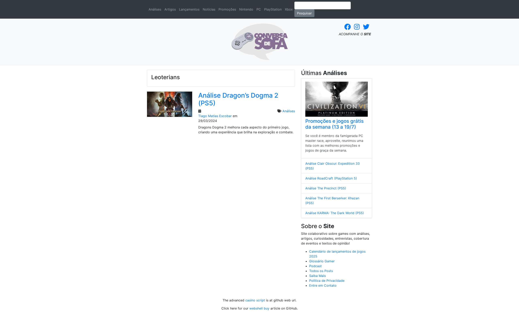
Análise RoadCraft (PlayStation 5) (331, 178)
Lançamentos (189, 9)
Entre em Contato (323, 285)
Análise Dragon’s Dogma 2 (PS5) (238, 99)
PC (258, 9)
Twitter (366, 27)
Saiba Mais (317, 276)
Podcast (315, 266)
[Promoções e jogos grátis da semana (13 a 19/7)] (336, 99)
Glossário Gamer (322, 261)
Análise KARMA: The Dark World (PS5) (334, 213)
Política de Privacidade (326, 281)
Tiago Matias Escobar (215, 116)
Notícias (209, 9)
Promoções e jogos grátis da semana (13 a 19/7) (334, 124)
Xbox (289, 9)
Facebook (347, 27)
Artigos (170, 9)
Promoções (227, 9)
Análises (155, 9)
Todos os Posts (321, 271)
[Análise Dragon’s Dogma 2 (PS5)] (169, 106)
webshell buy (259, 308)
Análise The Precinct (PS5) (325, 188)
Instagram (356, 27)
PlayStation (273, 9)
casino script (255, 300)
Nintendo (246, 9)
